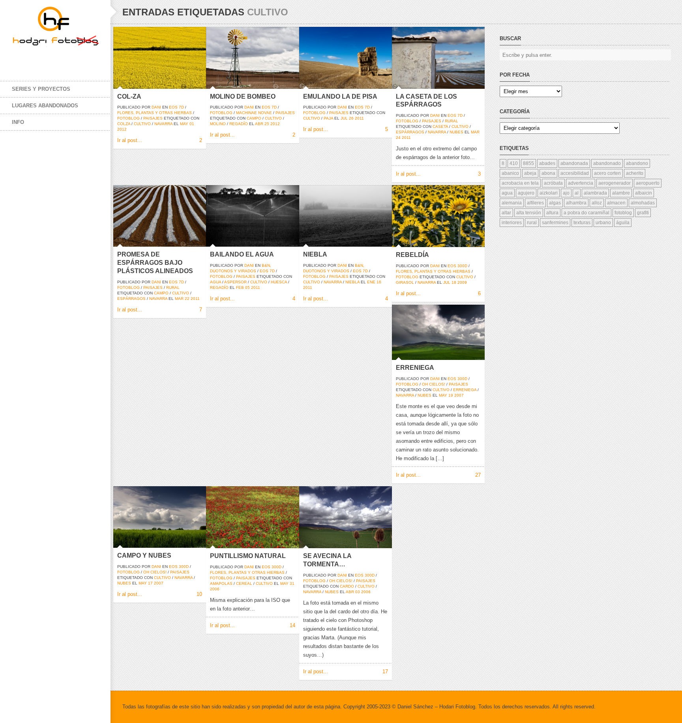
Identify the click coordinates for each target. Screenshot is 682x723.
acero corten (607, 173)
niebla (352, 282)
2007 (459, 395)
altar (506, 212)
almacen (616, 203)
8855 (528, 163)
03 (357, 592)
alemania (512, 203)
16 (379, 282)
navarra (163, 124)
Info (18, 122)
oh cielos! (433, 384)
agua (215, 282)
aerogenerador (614, 183)
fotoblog (128, 118)
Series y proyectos (41, 89)
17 (150, 583)
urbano (603, 222)
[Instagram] (51, 58)
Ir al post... (129, 140)
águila (623, 222)
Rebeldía (412, 254)
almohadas (643, 203)
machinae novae (254, 113)
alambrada (595, 193)
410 (514, 163)
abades (547, 163)
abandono (637, 163)
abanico (510, 173)
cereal (244, 583)
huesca (279, 282)
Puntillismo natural (248, 556)
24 (398, 137)
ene (371, 282)
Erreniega (415, 367)
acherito (634, 173)
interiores (512, 222)
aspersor (235, 282)
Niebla (315, 254)
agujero (526, 193)
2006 (214, 589)
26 (351, 118)
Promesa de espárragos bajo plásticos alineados (155, 262)
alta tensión (528, 212)
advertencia (580, 183)
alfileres (535, 203)
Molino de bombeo (242, 96)
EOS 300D (457, 266)
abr (259, 124)
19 (450, 395)
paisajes (153, 118)
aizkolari (549, 193)
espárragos (410, 132)
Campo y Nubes (144, 555)
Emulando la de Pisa (340, 96)
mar (475, 132)
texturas (581, 222)
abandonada (574, 163)
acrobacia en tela (520, 183)
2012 (122, 129)
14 (292, 625)
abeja (530, 173)
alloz (597, 203)
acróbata (553, 183)
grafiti (643, 212)
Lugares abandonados (45, 106)
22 (187, 298)
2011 (359, 118)
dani (156, 107)
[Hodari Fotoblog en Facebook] (20, 58)
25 (266, 124)
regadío (238, 124)
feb (240, 287)
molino (218, 124)
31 (292, 583)
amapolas (221, 583)
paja (328, 118)
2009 (462, 282)
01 (191, 124)
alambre (621, 193)
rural (451, 121)
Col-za (129, 96)
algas (555, 203)
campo (254, 118)
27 (478, 475)
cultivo (142, 124)
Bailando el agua (242, 254)
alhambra (576, 203)
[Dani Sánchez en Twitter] (35, 58)
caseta (440, 126)
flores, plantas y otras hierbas (154, 113)
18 (454, 282)
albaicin (643, 193)
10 (199, 594)
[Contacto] (67, 58)
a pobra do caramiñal (586, 212)
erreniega (464, 390)
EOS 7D (176, 107)
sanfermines (555, 222)
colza (123, 124)
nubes (456, 132)
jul (344, 118)
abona (548, 173)
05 (247, 287)
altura (552, 212)
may (184, 124)
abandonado (607, 163)
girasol (405, 282)
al (577, 193)
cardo (347, 586)
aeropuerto (648, 183)
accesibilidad (574, 173)
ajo (566, 193)
